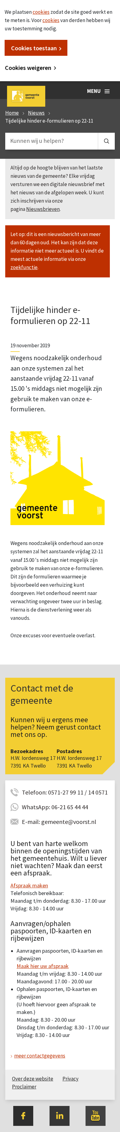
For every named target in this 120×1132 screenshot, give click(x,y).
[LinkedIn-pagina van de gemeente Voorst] (60, 1115)
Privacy (70, 1078)
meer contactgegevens (39, 1055)
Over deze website (32, 1078)
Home (12, 112)
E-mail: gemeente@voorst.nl (59, 821)
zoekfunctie (24, 267)
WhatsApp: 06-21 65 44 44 (55, 807)
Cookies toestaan (34, 48)
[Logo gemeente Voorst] (57, 478)
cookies (41, 12)
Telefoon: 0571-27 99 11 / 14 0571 (65, 792)
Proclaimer (24, 1086)
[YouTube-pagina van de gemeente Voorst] (96, 1115)
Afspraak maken (29, 885)
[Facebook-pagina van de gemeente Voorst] (23, 1115)
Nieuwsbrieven (43, 209)
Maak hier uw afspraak (43, 966)
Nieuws (36, 112)
